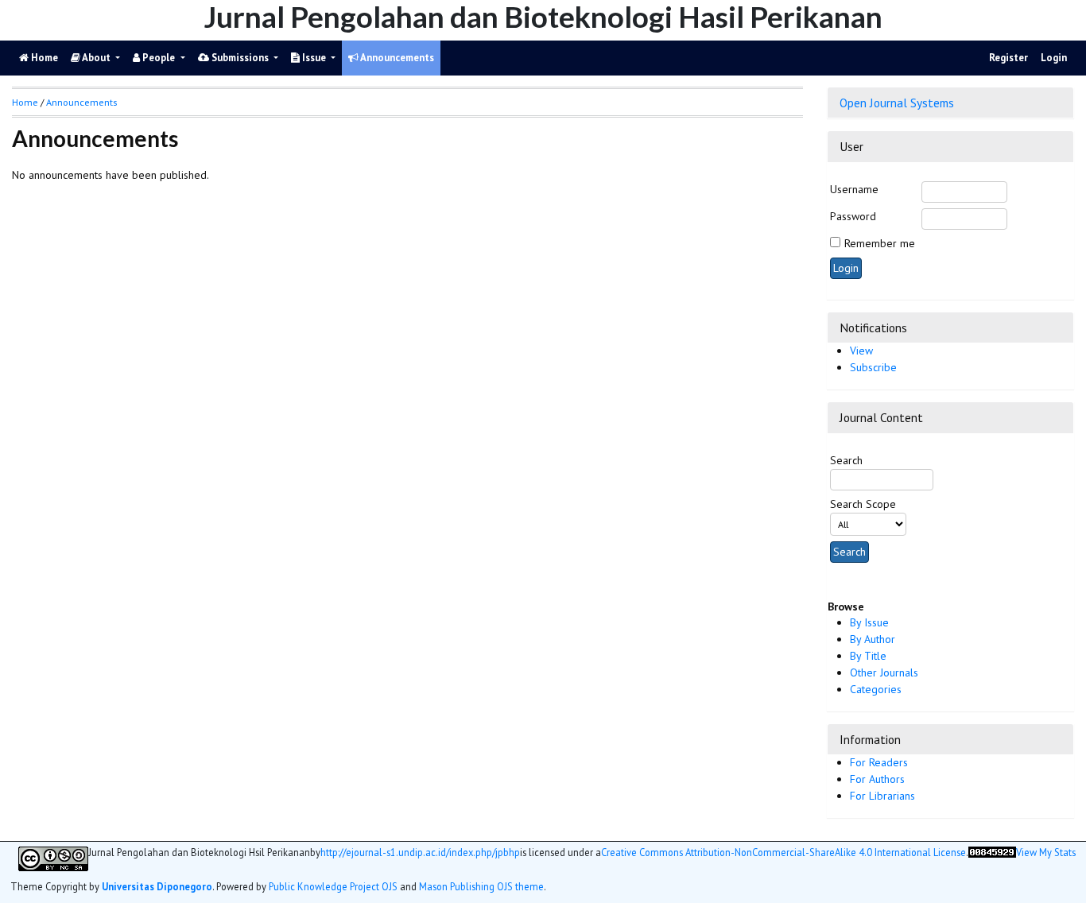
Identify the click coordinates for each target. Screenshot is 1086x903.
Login (1054, 57)
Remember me (879, 243)
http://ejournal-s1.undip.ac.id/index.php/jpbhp (420, 852)
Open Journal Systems (897, 102)
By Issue (869, 622)
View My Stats (1046, 852)
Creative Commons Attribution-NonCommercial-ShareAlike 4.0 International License (783, 852)
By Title (868, 656)
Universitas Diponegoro (157, 886)
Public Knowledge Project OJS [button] (333, 886)
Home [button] (25, 102)
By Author (872, 639)
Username (854, 189)
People (158, 57)
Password (853, 216)
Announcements (396, 57)
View (861, 350)
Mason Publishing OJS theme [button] (481, 886)
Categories (876, 689)
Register (1008, 57)
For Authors (877, 779)
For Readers (879, 762)
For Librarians (882, 796)
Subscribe (873, 367)
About (96, 57)
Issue (314, 57)
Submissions (240, 57)
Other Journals (884, 672)
